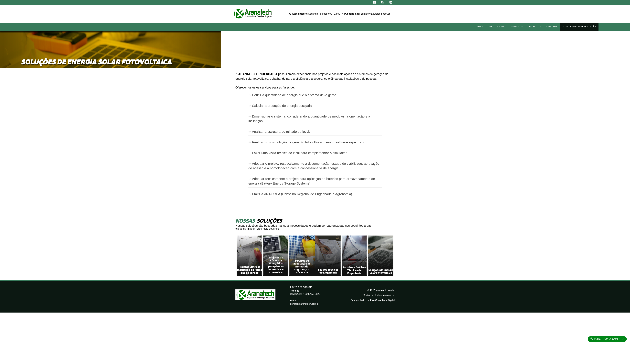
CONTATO (551, 27)
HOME (480, 27)
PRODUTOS (534, 27)
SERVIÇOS (517, 27)
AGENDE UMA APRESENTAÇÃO (579, 27)
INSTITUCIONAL (497, 27)
